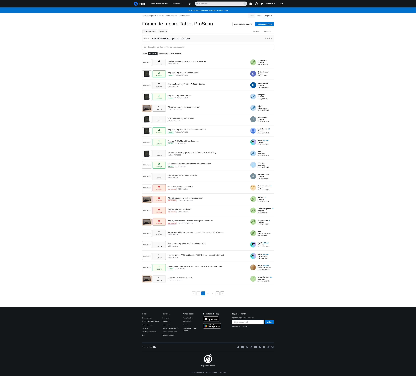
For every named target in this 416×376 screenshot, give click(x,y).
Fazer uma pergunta (264, 24)
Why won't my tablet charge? (179, 95)
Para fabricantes (168, 335)
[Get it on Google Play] (212, 326)
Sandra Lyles (262, 61)
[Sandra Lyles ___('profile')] (253, 62)
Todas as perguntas (150, 31)
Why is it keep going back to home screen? (185, 198)
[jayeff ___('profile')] (253, 142)
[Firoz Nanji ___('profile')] (253, 165)
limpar (267, 38)
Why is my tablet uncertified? (179, 209)
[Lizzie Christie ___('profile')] (253, 131)
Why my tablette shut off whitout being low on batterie (190, 221)
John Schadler (263, 117)
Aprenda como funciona (243, 24)
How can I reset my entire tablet (181, 118)
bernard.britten (263, 277)
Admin (260, 106)
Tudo (145, 54)
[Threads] (268, 347)
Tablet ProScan (184, 16)
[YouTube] (255, 347)
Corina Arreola (263, 72)
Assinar (269, 322)
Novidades (166, 321)
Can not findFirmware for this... (180, 278)
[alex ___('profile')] (253, 233)
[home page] (140, 4)
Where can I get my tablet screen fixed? (184, 107)
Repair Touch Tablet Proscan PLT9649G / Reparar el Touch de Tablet (195, 266)
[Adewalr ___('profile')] (253, 199)
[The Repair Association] (272, 347)
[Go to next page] (217, 293)
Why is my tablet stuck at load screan (183, 175)
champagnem (263, 220)
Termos (185, 325)
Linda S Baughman (264, 209)
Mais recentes (176, 54)
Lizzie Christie (262, 129)
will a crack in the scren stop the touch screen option (189, 164)
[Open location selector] (256, 4)
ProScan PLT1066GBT (175, 109)
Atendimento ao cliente (150, 321)
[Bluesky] (264, 347)
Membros (256, 31)
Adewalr (261, 197)
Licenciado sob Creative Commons (213, 372)
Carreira (145, 328)
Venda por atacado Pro (170, 328)
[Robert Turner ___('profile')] (253, 85)
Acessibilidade (188, 318)
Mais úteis (152, 54)
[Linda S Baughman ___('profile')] (253, 210)
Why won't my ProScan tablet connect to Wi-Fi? (187, 129)
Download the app (211, 314)
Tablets (161, 16)
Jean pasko (261, 95)
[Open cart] (262, 4)
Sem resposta (163, 54)
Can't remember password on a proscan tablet (187, 61)
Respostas (268, 16)
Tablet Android (171, 16)
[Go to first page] (194, 293)
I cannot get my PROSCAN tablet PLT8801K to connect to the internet (196, 255)
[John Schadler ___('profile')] (253, 119)
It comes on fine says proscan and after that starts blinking (192, 152)
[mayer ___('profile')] (253, 267)
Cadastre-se (270, 4)
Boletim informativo (149, 332)
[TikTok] (238, 347)
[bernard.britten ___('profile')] (253, 279)
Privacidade (187, 321)
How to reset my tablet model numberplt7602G (187, 243)
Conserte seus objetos (159, 4)
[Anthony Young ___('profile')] (253, 176)
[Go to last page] (222, 293)
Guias (259, 16)
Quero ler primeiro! (241, 326)
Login (281, 4)
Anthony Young (263, 174)
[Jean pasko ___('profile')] (253, 96)
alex (259, 231)
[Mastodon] (260, 347)
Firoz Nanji (261, 163)
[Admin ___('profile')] (253, 108)
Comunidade (177, 4)
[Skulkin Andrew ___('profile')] (253, 188)
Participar (166, 325)
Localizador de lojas (169, 332)
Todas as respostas (149, 16)
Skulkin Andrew (263, 186)
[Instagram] (251, 347)
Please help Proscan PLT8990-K (180, 186)
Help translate (147, 347)
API (143, 335)
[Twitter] (247, 347)
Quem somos (147, 318)
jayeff (260, 140)
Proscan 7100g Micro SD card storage (183, 141)
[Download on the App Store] (211, 319)
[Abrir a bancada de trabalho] (251, 4)
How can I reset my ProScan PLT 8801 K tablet (186, 84)
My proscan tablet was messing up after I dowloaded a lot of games (195, 232)
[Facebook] (242, 347)
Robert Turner (263, 83)
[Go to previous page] (198, 293)
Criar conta (223, 10)
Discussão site (147, 325)
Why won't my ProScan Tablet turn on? (183, 72)
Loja (189, 4)
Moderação (267, 31)
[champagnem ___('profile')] (253, 222)
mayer (260, 266)
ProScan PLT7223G (181, 75)
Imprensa (166, 318)
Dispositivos (163, 31)
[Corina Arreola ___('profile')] (253, 74)
